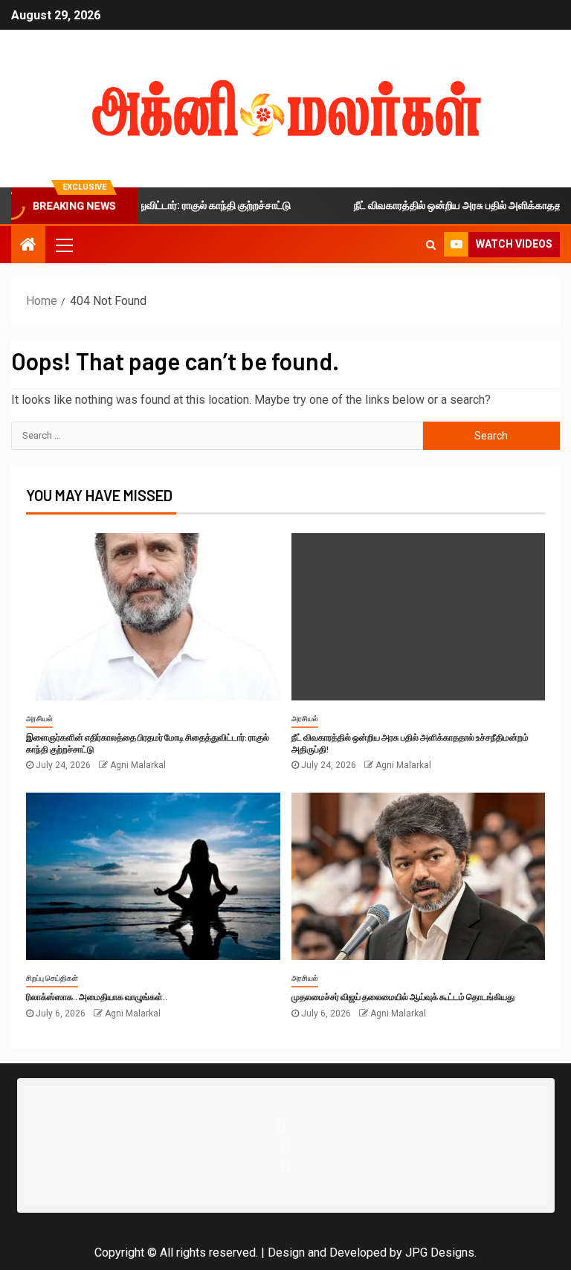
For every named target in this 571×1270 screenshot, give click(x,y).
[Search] (431, 245)
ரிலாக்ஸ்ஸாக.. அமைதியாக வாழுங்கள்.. (96, 996)
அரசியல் (39, 719)
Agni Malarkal (138, 765)
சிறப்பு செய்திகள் (52, 978)
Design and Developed (327, 1252)
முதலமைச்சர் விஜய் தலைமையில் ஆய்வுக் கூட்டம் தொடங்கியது (402, 996)
